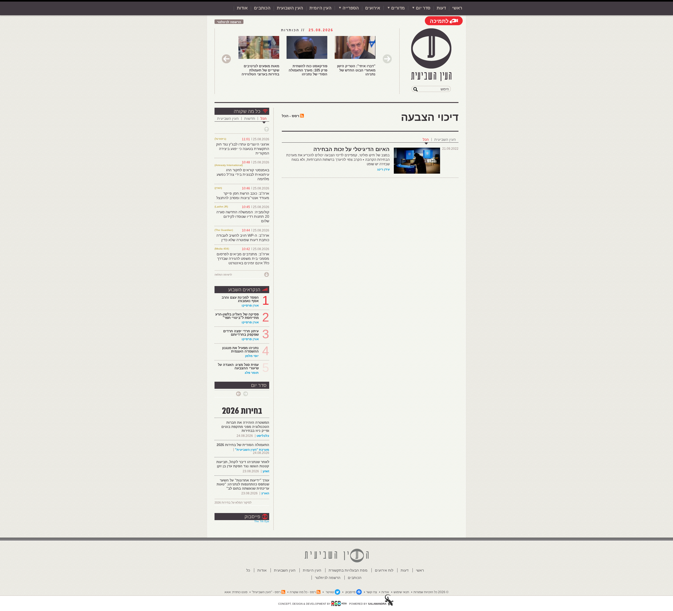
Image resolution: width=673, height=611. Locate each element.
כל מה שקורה (247, 111)
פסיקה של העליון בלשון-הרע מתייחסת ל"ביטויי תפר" (237, 316)
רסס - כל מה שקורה (303, 592)
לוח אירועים (384, 570)
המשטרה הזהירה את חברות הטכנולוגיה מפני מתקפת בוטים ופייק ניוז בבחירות (245, 427)
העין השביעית (445, 139)
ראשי (457, 8)
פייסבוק (252, 516)
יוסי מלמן (252, 356)
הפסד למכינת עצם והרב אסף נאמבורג (240, 299)
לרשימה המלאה (223, 274)
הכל (426, 139)
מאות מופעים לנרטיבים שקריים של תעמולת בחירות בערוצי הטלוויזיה (260, 70)
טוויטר (330, 592)
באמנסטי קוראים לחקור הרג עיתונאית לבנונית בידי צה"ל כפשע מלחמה (243, 174)
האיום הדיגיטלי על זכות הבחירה (351, 149)
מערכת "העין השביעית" (252, 450)
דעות (441, 8)
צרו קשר (371, 592)
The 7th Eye (261, 521)
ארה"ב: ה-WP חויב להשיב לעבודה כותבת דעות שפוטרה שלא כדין (242, 237)
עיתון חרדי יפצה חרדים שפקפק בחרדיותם (241, 332)
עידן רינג (383, 169)
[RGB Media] (339, 603)
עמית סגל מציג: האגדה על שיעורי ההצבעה (238, 366)
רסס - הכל (290, 116)
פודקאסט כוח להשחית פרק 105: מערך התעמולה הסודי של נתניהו (308, 70)
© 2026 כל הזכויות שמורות (431, 592)
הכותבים (262, 8)
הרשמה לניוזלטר (229, 22)
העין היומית (320, 8)
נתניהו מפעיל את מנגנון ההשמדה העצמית (240, 349)
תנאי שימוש (401, 592)
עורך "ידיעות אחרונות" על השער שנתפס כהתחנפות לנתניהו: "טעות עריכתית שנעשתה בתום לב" (243, 484)
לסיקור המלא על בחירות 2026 (233, 502)
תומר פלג (252, 373)
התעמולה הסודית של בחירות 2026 (243, 445)
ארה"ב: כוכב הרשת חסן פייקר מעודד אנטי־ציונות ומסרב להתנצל (242, 195)
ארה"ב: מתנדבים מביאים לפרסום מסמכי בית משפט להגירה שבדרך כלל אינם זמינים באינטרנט (243, 258)
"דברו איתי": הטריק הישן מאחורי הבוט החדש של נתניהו (356, 70)
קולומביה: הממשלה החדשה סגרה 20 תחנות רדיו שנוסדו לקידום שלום (242, 216)
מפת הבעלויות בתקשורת (348, 570)
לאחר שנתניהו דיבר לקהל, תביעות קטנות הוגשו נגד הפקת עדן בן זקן (242, 464)
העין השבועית (290, 8)
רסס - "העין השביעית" (266, 592)
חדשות (249, 118)
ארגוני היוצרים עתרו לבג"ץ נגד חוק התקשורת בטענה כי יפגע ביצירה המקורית (242, 148)
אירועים (372, 8)
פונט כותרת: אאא (236, 592)
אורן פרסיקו (250, 305)
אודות (242, 8)
